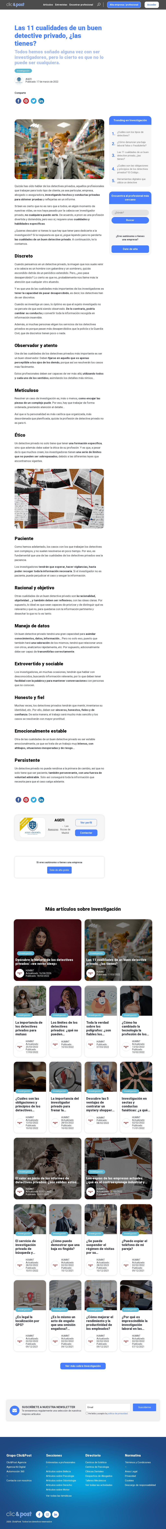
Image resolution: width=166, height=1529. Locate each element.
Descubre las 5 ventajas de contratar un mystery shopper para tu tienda (99, 1105)
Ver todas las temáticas (59, 1495)
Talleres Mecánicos (95, 1480)
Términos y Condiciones (138, 1462)
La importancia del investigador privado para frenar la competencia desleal (65, 1105)
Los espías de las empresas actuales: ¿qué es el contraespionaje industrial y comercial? (115, 1180)
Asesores (53, 829)
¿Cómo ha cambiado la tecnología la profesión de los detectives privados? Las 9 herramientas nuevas (134, 1029)
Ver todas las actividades (98, 1485)
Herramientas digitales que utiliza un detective (131, 181)
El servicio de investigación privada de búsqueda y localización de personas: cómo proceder (27, 1247)
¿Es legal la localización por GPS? (27, 1321)
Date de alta (130, 249)
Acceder (151, 4)
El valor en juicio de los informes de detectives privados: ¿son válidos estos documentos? (45, 1180)
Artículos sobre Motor (58, 1489)
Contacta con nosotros (19, 1480)
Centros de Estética (96, 1462)
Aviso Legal (131, 1471)
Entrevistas (61, 4)
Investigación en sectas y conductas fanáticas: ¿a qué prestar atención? (135, 1105)
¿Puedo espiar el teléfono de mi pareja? (134, 1245)
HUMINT (30, 970)
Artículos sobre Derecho (59, 1485)
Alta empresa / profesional (124, 4)
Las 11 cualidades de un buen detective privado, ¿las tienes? (133, 155)
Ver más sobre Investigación (83, 1366)
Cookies (129, 1480)
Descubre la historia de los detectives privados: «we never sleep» (44, 962)
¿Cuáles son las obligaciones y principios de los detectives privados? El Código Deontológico (132, 169)
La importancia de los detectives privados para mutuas (28, 1028)
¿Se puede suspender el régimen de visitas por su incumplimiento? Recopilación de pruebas (100, 1247)
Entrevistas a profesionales (60, 1462)
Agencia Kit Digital (15, 1466)
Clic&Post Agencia (16, 1462)
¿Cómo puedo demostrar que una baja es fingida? (65, 1245)
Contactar (86, 832)
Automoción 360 (15, 1471)
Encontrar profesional (81, 4)
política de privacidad (117, 1413)
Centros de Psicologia (97, 1466)
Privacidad (130, 1476)
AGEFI (29, 79)
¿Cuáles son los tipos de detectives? (130, 134)
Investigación (23, 71)
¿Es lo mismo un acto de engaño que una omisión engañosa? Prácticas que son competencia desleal (64, 1323)
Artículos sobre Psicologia (60, 1476)
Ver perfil (86, 822)
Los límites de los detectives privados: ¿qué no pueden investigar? (64, 1029)
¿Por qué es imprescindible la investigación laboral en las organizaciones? (135, 1323)
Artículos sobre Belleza (58, 1471)
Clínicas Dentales (94, 1471)
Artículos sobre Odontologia (61, 1480)
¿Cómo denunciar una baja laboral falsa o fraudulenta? (132, 144)
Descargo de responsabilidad (140, 1485)
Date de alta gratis (59, 870)
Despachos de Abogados (98, 1476)
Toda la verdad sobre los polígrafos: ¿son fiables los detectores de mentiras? (98, 1029)
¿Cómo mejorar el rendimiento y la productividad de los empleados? (99, 1323)
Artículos (48, 4)
